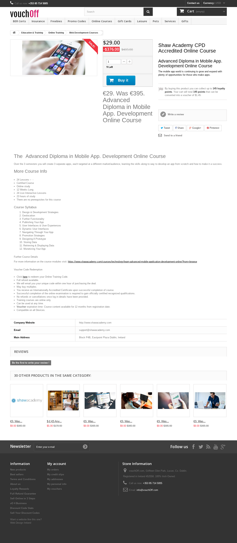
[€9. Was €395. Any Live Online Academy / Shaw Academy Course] (26, 400)
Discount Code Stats (22, 508)
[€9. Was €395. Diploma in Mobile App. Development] (173, 400)
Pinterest (214, 128)
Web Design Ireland (20, 522)
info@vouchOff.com (147, 490)
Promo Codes (77, 21)
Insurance (38, 21)
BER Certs (19, 21)
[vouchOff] (44, 13)
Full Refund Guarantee (23, 493)
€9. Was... (16, 421)
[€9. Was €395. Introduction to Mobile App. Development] (209, 400)
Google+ (196, 128)
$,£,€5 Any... (54, 421)
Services (170, 21)
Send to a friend (173, 135)
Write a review (175, 114)
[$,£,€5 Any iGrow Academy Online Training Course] (63, 400)
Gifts (184, 21)
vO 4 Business (18, 503)
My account (56, 463)
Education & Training (32, 32)
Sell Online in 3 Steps (22, 498)
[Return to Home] (14, 33)
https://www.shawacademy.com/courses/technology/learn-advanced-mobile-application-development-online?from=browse (132, 261)
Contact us (193, 3)
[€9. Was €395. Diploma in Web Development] (100, 400)
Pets (156, 21)
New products (18, 469)
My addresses (55, 479)
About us (15, 484)
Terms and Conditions (23, 479)
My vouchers (54, 489)
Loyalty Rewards (19, 489)
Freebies (56, 21)
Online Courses (102, 21)
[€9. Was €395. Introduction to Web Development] (136, 400)
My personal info (56, 484)
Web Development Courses (83, 32)
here (25, 276)
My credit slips (55, 474)
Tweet (166, 128)
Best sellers (17, 474)
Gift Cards (124, 21)
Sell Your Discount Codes (25, 513)
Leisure (142, 21)
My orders (53, 469)
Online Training (56, 32)
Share (180, 128)
